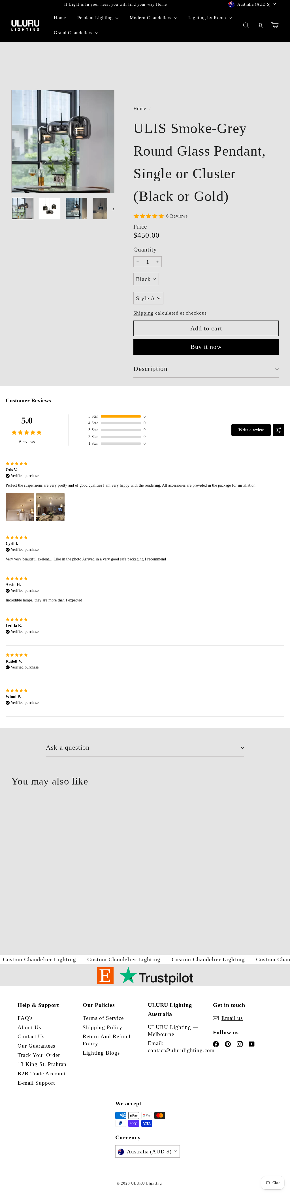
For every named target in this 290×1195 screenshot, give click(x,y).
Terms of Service (103, 1018)
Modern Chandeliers (151, 17)
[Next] (110, 208)
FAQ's (25, 1018)
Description (150, 368)
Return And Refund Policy (107, 1039)
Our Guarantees (36, 1046)
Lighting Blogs (101, 1053)
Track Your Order (39, 1055)
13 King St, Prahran (42, 1064)
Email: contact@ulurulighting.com (181, 1046)
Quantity (145, 249)
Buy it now (206, 346)
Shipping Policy (102, 1027)
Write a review (251, 430)
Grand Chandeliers (74, 32)
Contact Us (31, 1036)
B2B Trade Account (42, 1073)
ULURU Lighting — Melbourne (173, 1030)
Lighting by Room (207, 17)
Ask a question (68, 747)
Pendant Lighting (95, 17)
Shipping (143, 313)
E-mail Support (36, 1083)
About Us (29, 1027)
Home (60, 17)
